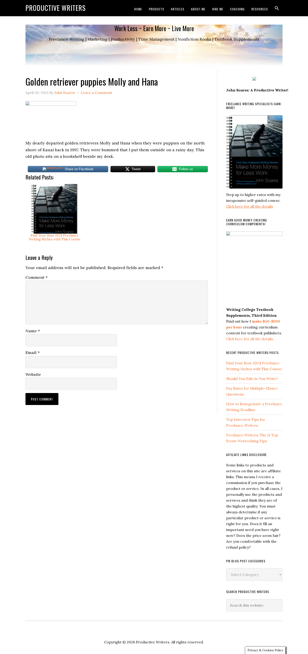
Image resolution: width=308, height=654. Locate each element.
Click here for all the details (249, 206)
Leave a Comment (96, 92)
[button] (277, 8)
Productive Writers (55, 8)
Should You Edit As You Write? (252, 378)
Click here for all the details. (250, 339)
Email (32, 352)
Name (32, 330)
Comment (36, 277)
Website (33, 374)
